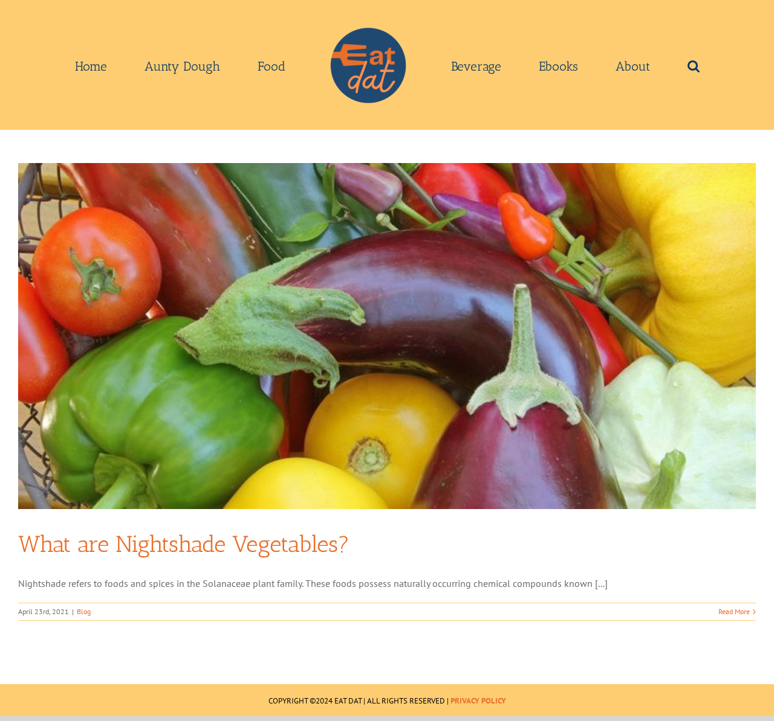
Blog (84, 611)
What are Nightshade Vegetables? (184, 544)
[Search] (608, 65)
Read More (734, 611)
